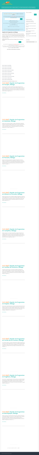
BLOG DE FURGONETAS (32, 7)
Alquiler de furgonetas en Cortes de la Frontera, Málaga (8, 76)
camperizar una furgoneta (17, 44)
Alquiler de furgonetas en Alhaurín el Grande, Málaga (13, 193)
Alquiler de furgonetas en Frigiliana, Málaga (13, 376)
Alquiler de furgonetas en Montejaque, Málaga (7, 79)
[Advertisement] (13, 56)
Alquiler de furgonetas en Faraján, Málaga (6, 65)
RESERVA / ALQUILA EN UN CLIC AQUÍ (6, 7)
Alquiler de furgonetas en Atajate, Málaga (13, 303)
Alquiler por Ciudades (15, 7)
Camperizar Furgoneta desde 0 (23, 7)
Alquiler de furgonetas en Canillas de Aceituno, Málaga (8, 73)
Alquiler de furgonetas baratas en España (6, 453)
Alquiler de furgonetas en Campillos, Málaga (7, 71)
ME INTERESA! (4, 92)
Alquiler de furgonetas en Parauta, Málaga (6, 68)
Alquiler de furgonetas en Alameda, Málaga (13, 120)
